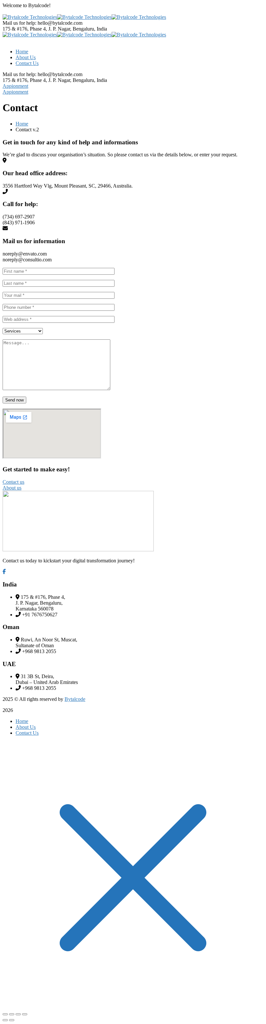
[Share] (11, 1014)
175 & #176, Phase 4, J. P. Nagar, (38, 29)
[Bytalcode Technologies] (30, 17)
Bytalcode (75, 699)
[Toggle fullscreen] (18, 1014)
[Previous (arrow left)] (5, 1020)
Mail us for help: (19, 23)
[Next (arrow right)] (11, 1020)
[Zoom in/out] (24, 1014)
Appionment (15, 86)
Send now (14, 400)
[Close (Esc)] (5, 1014)
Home (22, 123)
